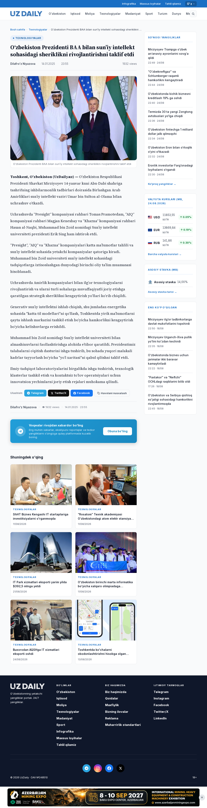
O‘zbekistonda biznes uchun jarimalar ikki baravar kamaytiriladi (168, 359)
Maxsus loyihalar (150, 3)
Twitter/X (60, 393)
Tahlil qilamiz (173, 3)
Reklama (111, 718)
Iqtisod (75, 13)
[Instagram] (98, 768)
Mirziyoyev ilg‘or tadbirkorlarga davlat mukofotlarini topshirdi (170, 321)
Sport (149, 13)
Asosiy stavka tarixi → (162, 291)
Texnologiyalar (109, 13)
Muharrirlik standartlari (123, 725)
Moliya (90, 13)
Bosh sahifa (17, 29)
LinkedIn (160, 718)
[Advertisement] (103, 797)
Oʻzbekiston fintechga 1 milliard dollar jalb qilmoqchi (170, 131)
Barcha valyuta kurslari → (165, 254)
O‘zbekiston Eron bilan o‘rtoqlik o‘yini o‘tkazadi (170, 149)
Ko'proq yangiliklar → (162, 183)
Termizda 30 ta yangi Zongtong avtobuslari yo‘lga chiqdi (170, 114)
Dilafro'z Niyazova (22, 63)
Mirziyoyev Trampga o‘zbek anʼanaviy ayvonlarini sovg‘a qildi (168, 54)
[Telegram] (86, 768)
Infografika (129, 3)
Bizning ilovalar (116, 712)
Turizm (162, 13)
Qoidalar (111, 698)
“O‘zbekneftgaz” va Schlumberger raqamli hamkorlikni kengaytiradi (165, 76)
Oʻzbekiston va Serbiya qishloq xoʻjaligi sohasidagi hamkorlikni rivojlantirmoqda (170, 399)
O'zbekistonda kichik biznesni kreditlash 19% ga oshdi (169, 96)
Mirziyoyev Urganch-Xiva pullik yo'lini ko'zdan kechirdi (170, 339)
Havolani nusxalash (114, 393)
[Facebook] (109, 768)
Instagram (161, 698)
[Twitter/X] (120, 768)
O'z (189, 3)
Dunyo (176, 13)
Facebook (83, 393)
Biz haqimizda (115, 692)
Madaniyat (132, 13)
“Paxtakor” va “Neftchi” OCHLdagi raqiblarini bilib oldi (169, 379)
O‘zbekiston (57, 13)
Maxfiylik (112, 705)
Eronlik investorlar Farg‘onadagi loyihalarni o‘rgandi (170, 167)
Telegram (37, 393)
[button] (193, 13)
